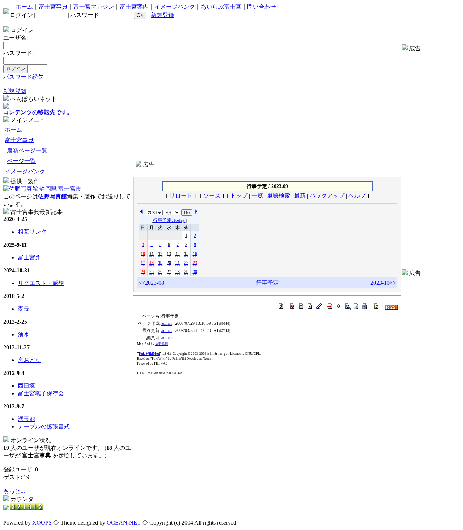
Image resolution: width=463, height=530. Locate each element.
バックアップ (327, 196)
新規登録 (162, 15)
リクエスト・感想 (41, 283)
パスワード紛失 (23, 77)
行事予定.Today (169, 220)
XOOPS (42, 523)
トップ (238, 196)
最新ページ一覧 (27, 150)
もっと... (14, 491)
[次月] (141, 211)
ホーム (24, 7)
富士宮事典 (53, 7)
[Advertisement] (267, 171)
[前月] (196, 211)
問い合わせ (261, 7)
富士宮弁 (29, 257)
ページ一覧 (21, 161)
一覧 (257, 196)
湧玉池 (26, 419)
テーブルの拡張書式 (44, 426)
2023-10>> (383, 283)
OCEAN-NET (124, 523)
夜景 (23, 309)
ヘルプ (357, 196)
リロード (180, 196)
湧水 (23, 334)
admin (166, 323)
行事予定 (267, 283)
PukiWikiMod (149, 354)
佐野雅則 (161, 344)
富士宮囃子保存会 (41, 393)
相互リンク (32, 232)
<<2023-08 (151, 283)
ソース (212, 196)
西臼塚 (26, 386)
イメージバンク (174, 7)
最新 (300, 196)
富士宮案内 (134, 7)
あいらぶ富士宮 (221, 7)
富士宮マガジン (93, 7)
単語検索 (278, 196)
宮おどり (29, 360)
